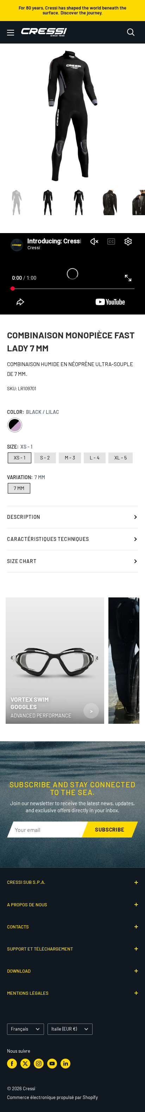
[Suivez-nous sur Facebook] (12, 1063)
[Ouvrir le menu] (10, 32)
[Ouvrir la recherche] (131, 32)
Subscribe (110, 829)
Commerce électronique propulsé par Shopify (52, 1097)
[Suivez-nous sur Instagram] (39, 1063)
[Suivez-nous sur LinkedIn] (65, 1063)
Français (19, 1029)
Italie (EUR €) (64, 1029)
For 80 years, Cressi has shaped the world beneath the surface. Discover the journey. (72, 10)
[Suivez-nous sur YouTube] (52, 1063)
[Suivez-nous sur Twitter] (25, 1063)
